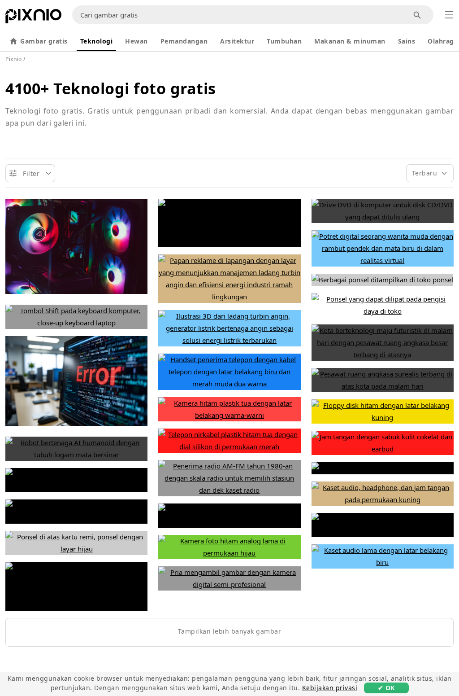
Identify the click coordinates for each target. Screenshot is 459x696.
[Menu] (449, 14)
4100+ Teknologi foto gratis (110, 88)
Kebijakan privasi (330, 687)
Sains (407, 41)
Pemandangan (184, 41)
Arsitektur (237, 41)
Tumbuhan (284, 41)
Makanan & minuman (349, 41)
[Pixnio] (33, 18)
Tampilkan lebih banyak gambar (229, 631)
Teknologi (96, 41)
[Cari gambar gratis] (417, 15)
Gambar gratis (44, 41)
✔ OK (386, 687)
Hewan (136, 41)
